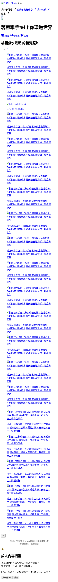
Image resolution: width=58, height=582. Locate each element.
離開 (16, 578)
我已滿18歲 (7, 578)
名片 (26, 36)
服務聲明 (35, 544)
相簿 (7, 36)
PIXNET (19, 541)
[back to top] (3, 535)
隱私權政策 (24, 544)
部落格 (16, 36)
